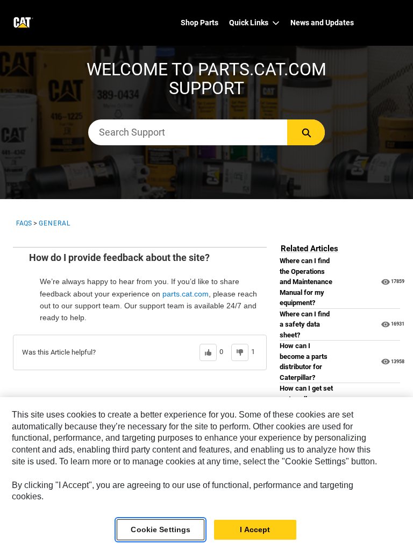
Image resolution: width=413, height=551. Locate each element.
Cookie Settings (160, 529)
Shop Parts (199, 22)
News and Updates (322, 22)
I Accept (255, 529)
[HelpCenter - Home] (22, 23)
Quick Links (248, 22)
